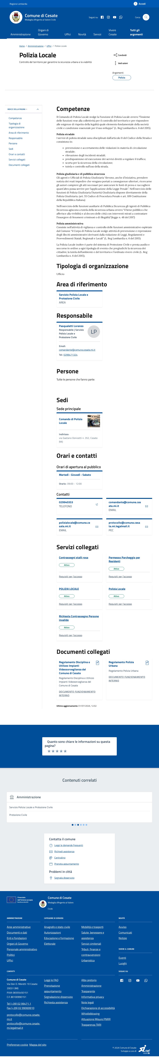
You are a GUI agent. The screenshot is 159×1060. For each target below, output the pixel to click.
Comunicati (125, 932)
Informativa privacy (92, 997)
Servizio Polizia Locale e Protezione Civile (73, 296)
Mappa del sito (37, 1045)
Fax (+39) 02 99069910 (20, 1008)
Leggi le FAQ (51, 980)
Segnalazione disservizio (58, 997)
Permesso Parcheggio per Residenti (124, 559)
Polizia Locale (117, 589)
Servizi (97, 34)
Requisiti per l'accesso (70, 576)
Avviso (123, 927)
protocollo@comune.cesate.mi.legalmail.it (124, 524)
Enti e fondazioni (17, 938)
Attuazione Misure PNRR (96, 1019)
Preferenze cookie (17, 1045)
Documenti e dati (17, 932)
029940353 (66, 502)
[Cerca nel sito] (146, 17)
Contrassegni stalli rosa (73, 557)
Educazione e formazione (59, 938)
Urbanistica (88, 960)
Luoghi (123, 963)
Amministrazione (21, 34)
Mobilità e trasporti (92, 927)
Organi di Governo (43, 32)
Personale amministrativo (22, 949)
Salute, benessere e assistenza (92, 935)
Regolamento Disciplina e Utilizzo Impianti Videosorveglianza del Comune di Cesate (74, 667)
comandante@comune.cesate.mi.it (77, 350)
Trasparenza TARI (91, 1025)
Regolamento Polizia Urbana (121, 664)
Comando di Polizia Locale (70, 421)
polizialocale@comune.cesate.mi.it (74, 524)
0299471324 (70, 355)
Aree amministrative (19, 927)
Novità (82, 34)
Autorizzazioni (52, 932)
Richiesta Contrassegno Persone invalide (79, 618)
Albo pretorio (89, 980)
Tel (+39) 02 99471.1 (19, 1004)
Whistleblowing (90, 1013)
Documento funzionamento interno (77, 693)
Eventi (122, 958)
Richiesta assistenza (56, 1002)
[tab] (72, 825)
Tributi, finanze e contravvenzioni (90, 952)
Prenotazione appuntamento (52, 988)
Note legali (87, 1002)
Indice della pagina (16, 109)
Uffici (68, 34)
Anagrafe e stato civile (57, 927)
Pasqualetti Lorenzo (71, 326)
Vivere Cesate (113, 32)
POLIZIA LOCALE (69, 589)
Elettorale (49, 944)
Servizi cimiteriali (91, 944)
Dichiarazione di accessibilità (98, 1008)
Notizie (123, 938)
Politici (11, 955)
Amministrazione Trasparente (91, 988)
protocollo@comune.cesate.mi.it (23, 1017)
